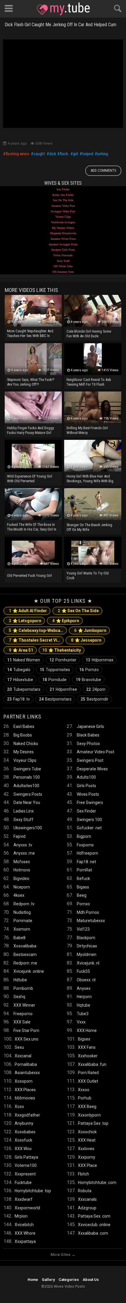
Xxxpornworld (27, 1207)
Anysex (84, 988)
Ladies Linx (23, 811)
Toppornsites (55, 669)
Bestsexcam (25, 954)
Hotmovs (21, 870)
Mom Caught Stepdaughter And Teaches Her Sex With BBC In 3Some (30, 334)
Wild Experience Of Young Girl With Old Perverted (29, 478)
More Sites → (63, 1254)
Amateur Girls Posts (63, 249)
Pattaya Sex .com (94, 1216)
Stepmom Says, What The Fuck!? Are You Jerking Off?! (31, 382)
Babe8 (19, 937)
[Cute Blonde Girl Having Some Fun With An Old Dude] (92, 311)
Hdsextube (20, 679)
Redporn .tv (24, 903)
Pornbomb (23, 988)
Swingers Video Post (63, 211)
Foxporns (85, 845)
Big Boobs (22, 735)
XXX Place (87, 1165)
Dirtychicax (87, 946)
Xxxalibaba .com (93, 1233)
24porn (95, 689)
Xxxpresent (25, 1174)
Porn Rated (88, 1072)
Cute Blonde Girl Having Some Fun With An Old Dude (89, 333)
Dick (52, 154)
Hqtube (83, 1005)
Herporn (84, 996)
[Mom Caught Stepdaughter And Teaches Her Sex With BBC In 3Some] (33, 311)
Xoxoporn (24, 1081)
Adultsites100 (26, 785)
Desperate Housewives (63, 233)
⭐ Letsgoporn (25, 620)
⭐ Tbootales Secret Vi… (34, 640)
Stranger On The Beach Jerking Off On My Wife (89, 527)
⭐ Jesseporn (86, 640)
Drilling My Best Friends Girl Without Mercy (87, 430)
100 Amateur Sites (63, 271)
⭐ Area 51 (21, 650)
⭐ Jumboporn (90, 630)
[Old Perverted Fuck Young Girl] (33, 553)
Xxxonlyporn (89, 1115)
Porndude (54, 679)
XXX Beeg (87, 1106)
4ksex (18, 895)
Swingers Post (90, 760)
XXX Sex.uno (26, 1039)
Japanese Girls (90, 726)
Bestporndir (94, 699)
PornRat (84, 870)
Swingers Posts (27, 794)
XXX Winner (24, 1005)
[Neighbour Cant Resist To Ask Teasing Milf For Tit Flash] (92, 359)
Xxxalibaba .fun (92, 1064)
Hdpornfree (63, 689)
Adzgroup (87, 1207)
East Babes (23, 726)
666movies (25, 1098)
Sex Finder (63, 189)
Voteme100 (26, 1165)
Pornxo (83, 903)
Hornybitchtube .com (97, 1182)
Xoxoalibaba (24, 946)
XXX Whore (25, 1233)
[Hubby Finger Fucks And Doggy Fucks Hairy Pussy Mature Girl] (33, 407)
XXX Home (87, 1030)
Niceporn (21, 887)
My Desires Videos (63, 227)
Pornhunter (62, 660)
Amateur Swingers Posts (63, 244)
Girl (75, 154)
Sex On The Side (63, 200)
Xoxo (19, 1106)
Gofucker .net (89, 827)
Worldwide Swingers (63, 222)
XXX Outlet (88, 1081)
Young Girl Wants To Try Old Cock (88, 575)
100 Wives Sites (63, 266)
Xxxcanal (23, 1055)
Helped (87, 154)
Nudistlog (22, 912)
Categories (69, 1279)
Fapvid (19, 836)
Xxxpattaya (25, 1241)
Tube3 (82, 1013)
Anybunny (24, 1123)
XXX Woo (23, 1148)
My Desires (23, 751)
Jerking (102, 154)
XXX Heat (87, 1140)
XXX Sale (21, 1022)
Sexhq (19, 996)
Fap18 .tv (18, 699)
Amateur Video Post (63, 205)
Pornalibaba (26, 1064)
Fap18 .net (86, 861)
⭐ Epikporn (65, 620)
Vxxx (81, 1022)
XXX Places (25, 1089)
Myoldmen (86, 954)
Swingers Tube (27, 769)
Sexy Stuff (63, 260)
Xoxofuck (23, 1140)
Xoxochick (87, 1131)
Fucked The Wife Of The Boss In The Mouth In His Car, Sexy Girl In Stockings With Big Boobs (31, 527)
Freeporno (23, 1013)
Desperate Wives (92, 769)
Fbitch (83, 1174)
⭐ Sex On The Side (78, 610)
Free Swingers (90, 802)
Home (33, 1279)
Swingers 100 (89, 819)
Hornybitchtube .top (33, 1190)
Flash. (64, 154)
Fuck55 (83, 971)
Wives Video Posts (63, 8)
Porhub (84, 1098)
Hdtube (20, 979)
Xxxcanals (87, 1199)
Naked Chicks (25, 743)
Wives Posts (88, 794)
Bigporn (84, 836)
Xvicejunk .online (28, 971)
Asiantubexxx (27, 1072)
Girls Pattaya (26, 1157)
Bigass (83, 887)
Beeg (81, 895)
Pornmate (22, 920)
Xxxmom (21, 929)
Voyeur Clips (63, 216)
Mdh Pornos (88, 912)
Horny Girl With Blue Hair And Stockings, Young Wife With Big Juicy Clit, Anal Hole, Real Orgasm (90, 479)
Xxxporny (86, 1157)
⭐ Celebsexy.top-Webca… (36, 630)
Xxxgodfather (27, 1115)
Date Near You (26, 802)
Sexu (19, 1047)
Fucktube (23, 1182)
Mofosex (21, 861)
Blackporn (86, 937)
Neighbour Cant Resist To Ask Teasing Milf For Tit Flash (89, 382)
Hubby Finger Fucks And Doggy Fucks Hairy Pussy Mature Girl (30, 430)
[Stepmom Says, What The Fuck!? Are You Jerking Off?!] (33, 359)
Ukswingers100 (27, 827)
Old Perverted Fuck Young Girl (29, 575)
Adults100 (86, 777)
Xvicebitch (24, 1224)
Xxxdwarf (24, 1199)
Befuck (83, 878)
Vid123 (83, 929)
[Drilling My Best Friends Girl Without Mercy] (92, 407)
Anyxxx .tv (22, 845)
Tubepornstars (23, 689)
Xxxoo (83, 1089)
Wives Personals (63, 255)
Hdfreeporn (87, 853)
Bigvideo (21, 878)
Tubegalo (18, 669)
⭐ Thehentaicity (61, 650)
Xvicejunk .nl (88, 963)
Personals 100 (26, 777)
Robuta (84, 1190)
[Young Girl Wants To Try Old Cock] (92, 553)
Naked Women (23, 660)
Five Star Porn (26, 1030)
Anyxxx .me (24, 853)
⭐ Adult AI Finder (28, 610)
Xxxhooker (88, 1055)
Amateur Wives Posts (63, 238)
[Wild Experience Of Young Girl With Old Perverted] (33, 456)
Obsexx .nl (86, 979)
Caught (39, 154)
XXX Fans (87, 1047)
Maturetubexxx (91, 920)
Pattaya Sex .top (93, 1123)
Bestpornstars (55, 699)
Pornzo (89, 669)
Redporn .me (25, 963)
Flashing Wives (17, 154)
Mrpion (21, 1216)
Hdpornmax (99, 660)
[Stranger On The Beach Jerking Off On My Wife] (92, 504)
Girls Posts (86, 785)
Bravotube (88, 679)
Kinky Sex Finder (63, 194)
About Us (91, 1279)
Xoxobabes (25, 1131)
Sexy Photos (88, 743)
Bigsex (84, 1039)
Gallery (48, 1279)
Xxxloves (86, 1148)
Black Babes (88, 735)
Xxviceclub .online (94, 1224)
